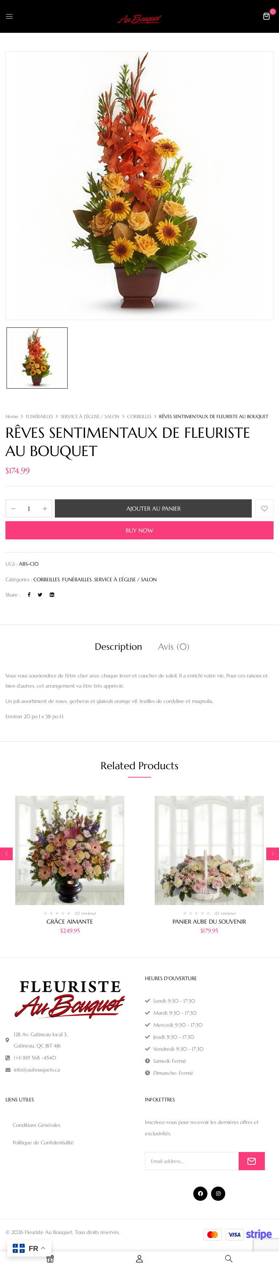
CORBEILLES (139, 416)
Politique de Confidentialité (43, 1142)
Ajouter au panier (153, 508)
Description (118, 646)
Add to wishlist (264, 508)
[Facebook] (29, 594)
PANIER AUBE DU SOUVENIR (209, 921)
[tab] (118, 648)
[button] (266, 16)
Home (11, 416)
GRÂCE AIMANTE (69, 921)
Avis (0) (174, 646)
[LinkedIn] (52, 594)
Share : (12, 594)
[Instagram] (218, 1194)
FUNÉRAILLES (39, 416)
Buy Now (139, 530)
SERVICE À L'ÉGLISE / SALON (90, 416)
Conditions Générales (36, 1125)
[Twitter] (40, 594)
